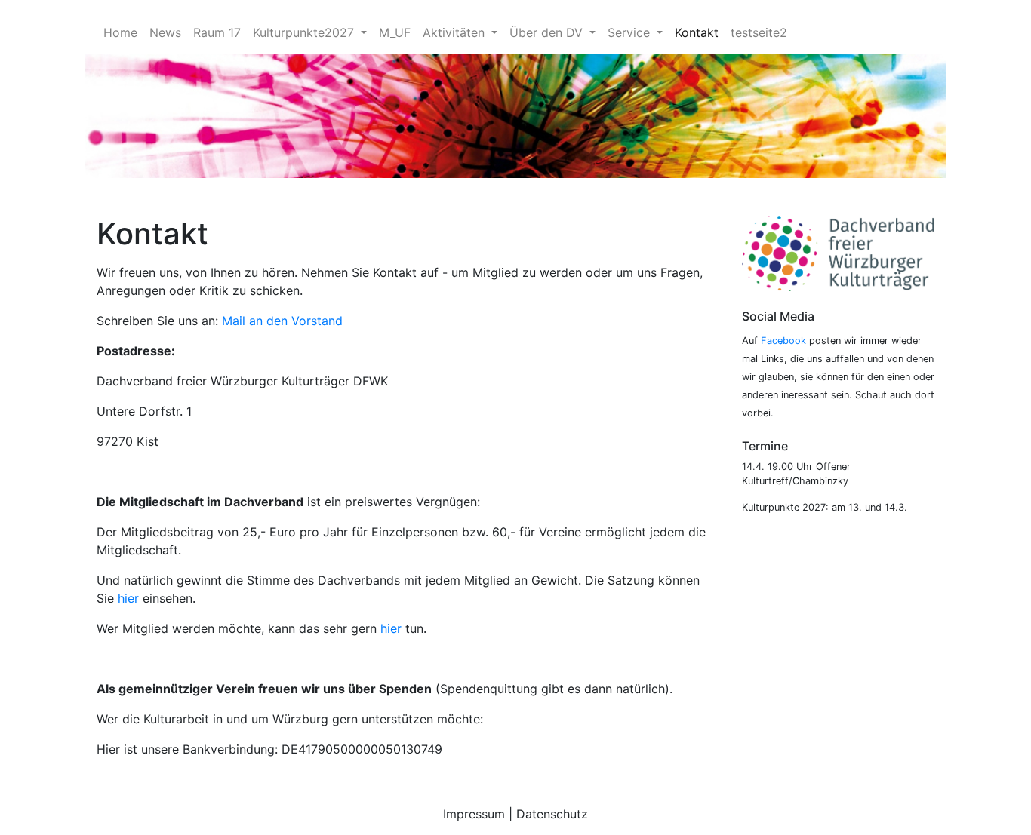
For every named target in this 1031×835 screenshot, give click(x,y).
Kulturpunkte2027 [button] (305, 32)
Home (120, 32)
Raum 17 (217, 32)
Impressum (474, 813)
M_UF (395, 32)
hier (128, 598)
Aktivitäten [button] (455, 32)
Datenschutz (552, 813)
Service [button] (631, 32)
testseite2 (759, 32)
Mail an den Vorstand (282, 320)
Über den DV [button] (547, 32)
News (165, 32)
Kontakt (697, 32)
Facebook (783, 340)
